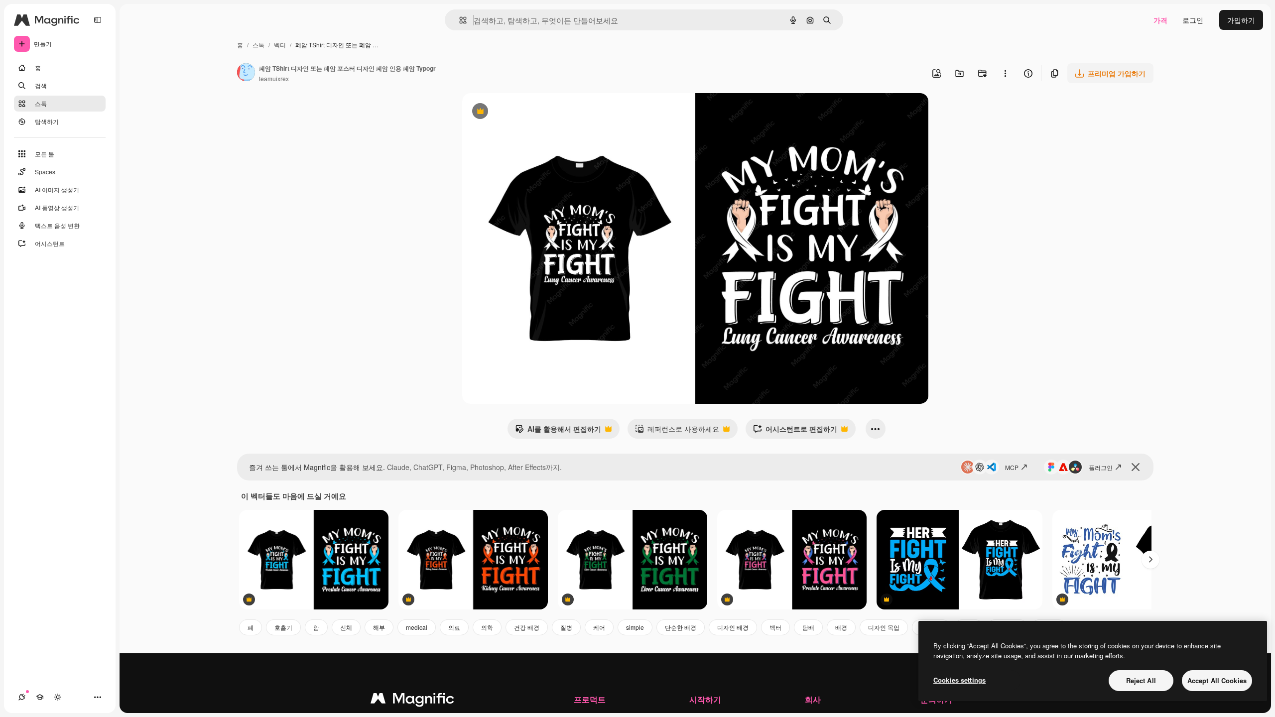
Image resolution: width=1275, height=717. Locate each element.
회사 (813, 699)
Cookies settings (959, 680)
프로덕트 (590, 699)
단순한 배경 (680, 627)
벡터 (280, 44)
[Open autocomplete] (459, 20)
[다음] (1150, 559)
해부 (379, 627)
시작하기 (705, 699)
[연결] (22, 697)
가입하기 (1241, 20)
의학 (487, 627)
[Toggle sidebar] (98, 20)
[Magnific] (412, 700)
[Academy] (40, 697)
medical (416, 627)
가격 (1160, 20)
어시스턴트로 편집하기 (795, 431)
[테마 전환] (58, 697)
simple (635, 627)
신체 (346, 627)
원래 (519, 112)
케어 (599, 627)
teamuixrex (274, 78)
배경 (841, 627)
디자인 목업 (883, 627)
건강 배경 (526, 627)
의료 (454, 627)
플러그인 (1101, 467)
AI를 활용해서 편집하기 (558, 431)
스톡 (258, 44)
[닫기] (1136, 467)
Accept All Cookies (1217, 680)
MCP (1012, 467)
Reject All (1141, 680)
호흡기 (283, 627)
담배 (808, 627)
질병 (566, 627)
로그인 (1192, 20)
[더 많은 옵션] (1005, 73)
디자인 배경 (733, 627)
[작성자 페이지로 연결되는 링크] (246, 73)
